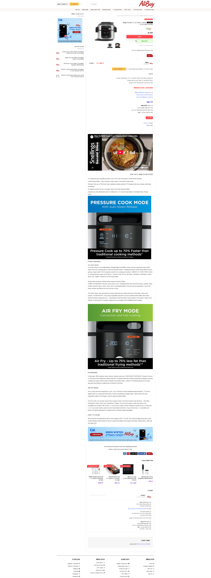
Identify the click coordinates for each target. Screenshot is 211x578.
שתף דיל (73, 4)
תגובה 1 (91, 63)
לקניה (139, 36)
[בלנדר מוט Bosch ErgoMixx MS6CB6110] (145, 465)
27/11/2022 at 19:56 (140, 497)
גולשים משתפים (106, 9)
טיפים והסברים (118, 9)
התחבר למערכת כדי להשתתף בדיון (97, 495)
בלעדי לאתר (127, 9)
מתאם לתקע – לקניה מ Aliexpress (143, 87)
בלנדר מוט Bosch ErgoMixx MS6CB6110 (145, 477)
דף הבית (151, 15)
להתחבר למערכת (143, 544)
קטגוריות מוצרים (149, 9)
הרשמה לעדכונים (118, 69)
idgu (148, 102)
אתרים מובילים (138, 9)
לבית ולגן (146, 15)
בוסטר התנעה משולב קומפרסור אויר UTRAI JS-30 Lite (73, 52)
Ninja (148, 125)
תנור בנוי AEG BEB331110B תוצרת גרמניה (129, 478)
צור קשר (77, 9)
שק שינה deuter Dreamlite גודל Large (74, 58)
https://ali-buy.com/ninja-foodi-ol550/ (137, 508)
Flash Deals (85, 9)
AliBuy (147, 62)
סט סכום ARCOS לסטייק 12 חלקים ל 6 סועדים (113, 478)
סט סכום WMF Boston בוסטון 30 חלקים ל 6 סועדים (96, 478)
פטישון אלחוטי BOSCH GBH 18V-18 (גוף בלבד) (72, 70)
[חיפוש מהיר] (81, 4)
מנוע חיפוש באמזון (95, 9)
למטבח (141, 15)
